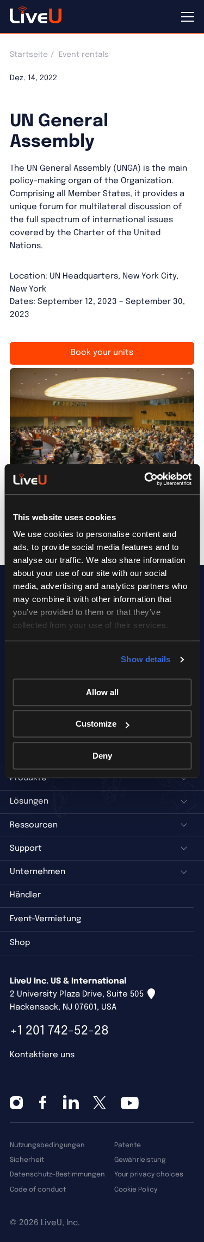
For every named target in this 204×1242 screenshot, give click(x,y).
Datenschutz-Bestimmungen (57, 1174)
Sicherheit (27, 1159)
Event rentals (84, 55)
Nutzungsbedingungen (47, 1145)
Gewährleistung (140, 1159)
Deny (102, 755)
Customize (96, 723)
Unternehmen (37, 872)
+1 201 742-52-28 (59, 1031)
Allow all (102, 692)
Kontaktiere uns (42, 1055)
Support (26, 848)
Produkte (28, 778)
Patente (127, 1145)
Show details (145, 659)
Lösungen (29, 801)
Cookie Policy (135, 1189)
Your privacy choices (148, 1174)
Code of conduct (38, 1189)
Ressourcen (34, 825)
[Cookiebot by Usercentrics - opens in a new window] (145, 479)
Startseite (29, 55)
